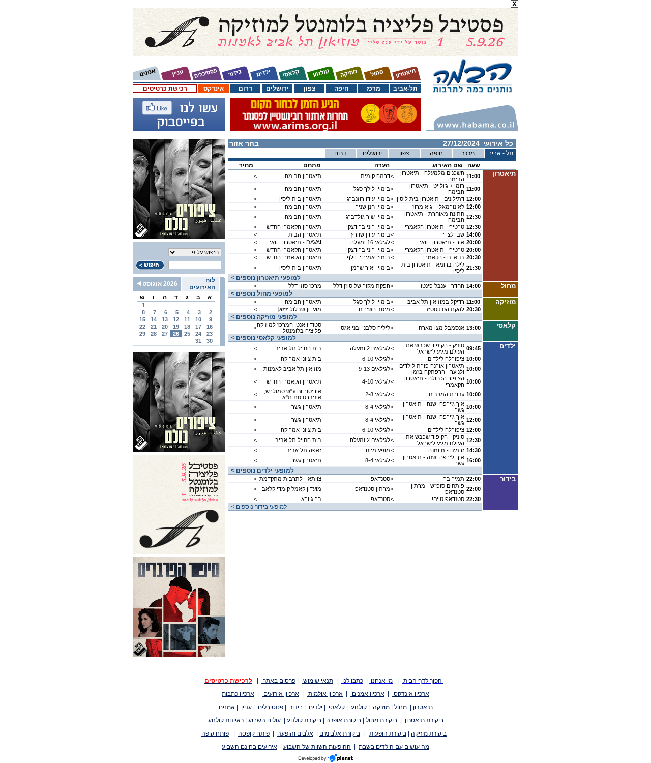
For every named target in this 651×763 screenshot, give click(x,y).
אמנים (227, 707)
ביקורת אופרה (343, 720)
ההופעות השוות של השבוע (317, 746)
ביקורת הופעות (387, 733)
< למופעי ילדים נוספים (261, 470)
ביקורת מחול (381, 720)
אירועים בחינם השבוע (249, 746)
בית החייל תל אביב (298, 348)
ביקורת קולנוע (304, 720)
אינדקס (213, 88)
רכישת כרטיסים (165, 88)
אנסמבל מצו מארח (441, 328)
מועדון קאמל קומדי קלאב (291, 489)
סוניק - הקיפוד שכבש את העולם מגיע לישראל (435, 348)
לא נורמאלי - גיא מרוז (438, 206)
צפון (309, 88)
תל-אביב (405, 88)
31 (198, 341)
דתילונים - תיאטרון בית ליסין (430, 199)
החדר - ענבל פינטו (442, 286)
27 (165, 334)
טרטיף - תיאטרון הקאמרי (434, 227)
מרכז (373, 88)
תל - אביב (500, 153)
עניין (245, 707)
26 (176, 334)
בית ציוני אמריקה (301, 359)
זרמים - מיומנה (446, 450)
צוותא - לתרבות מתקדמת (290, 479)
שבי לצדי (453, 234)
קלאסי (337, 707)
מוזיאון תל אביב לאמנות (292, 369)
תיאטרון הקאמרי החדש (294, 227)
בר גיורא (311, 499)
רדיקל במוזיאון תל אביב (435, 302)
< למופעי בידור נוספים (257, 506)
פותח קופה (215, 733)
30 (209, 341)
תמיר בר (453, 479)
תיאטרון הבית (304, 234)
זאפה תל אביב (303, 450)
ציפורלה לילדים (446, 359)
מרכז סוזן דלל (304, 286)
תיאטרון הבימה (303, 176)
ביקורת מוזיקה (429, 733)
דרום (245, 88)
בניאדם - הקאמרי (443, 257)
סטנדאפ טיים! (448, 499)
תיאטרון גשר (306, 407)
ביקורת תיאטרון (424, 720)
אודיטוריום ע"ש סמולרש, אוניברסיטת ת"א (292, 394)
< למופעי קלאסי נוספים (262, 337)
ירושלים (277, 88)
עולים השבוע (264, 720)
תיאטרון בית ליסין (300, 199)
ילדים (316, 707)
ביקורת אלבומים (339, 733)
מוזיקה (380, 707)
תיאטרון (423, 707)
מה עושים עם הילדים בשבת (394, 746)
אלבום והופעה (295, 733)
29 (142, 334)
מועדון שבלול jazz (299, 309)
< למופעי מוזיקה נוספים (262, 316)
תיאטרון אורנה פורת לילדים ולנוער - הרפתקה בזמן (431, 369)
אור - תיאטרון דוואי (442, 242)
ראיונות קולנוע (226, 720)
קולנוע (359, 707)
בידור (295, 707)
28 (154, 334)
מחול (400, 707)
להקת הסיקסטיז (445, 309)
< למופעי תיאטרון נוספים (264, 277)
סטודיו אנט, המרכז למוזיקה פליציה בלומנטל (289, 327)
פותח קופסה (254, 733)
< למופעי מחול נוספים (260, 293)
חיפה (341, 88)
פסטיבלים (270, 707)
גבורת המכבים (446, 394)
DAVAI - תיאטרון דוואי (295, 242)
